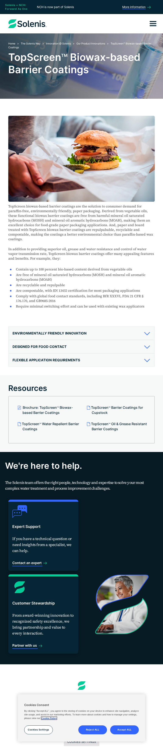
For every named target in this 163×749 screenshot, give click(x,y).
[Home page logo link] (82, 685)
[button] (79, 333)
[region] (81, 718)
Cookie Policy (49, 718)
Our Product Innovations (90, 43)
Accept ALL (124, 729)
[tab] (81, 333)
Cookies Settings (81, 741)
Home (11, 43)
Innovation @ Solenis (58, 43)
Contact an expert (27, 563)
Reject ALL (92, 729)
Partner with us (25, 645)
